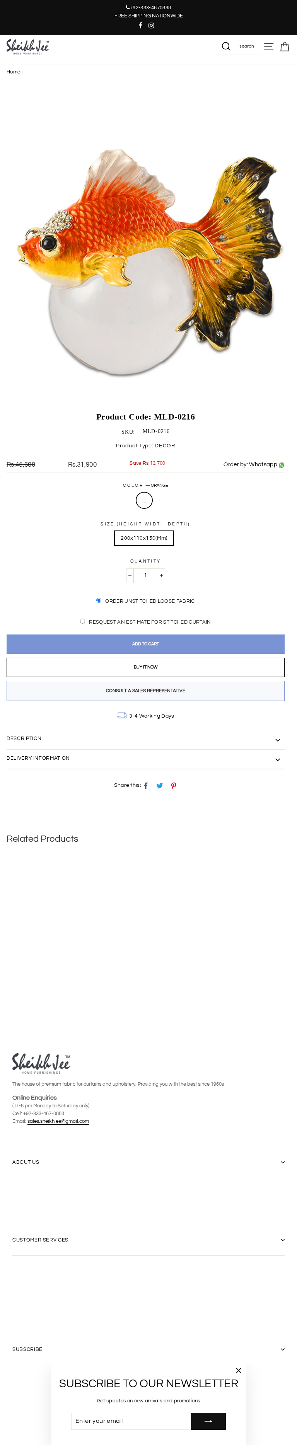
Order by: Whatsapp (250, 464)
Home (13, 72)
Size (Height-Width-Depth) (146, 524)
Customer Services (40, 1240)
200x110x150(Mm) (144, 538)
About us (25, 1162)
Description (24, 738)
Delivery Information (38, 758)
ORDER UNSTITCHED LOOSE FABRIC (150, 601)
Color (146, 485)
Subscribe (27, 1349)
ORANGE (144, 500)
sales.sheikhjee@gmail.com (58, 1121)
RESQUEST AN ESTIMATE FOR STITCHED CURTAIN (150, 622)
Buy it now (146, 667)
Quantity (145, 561)
